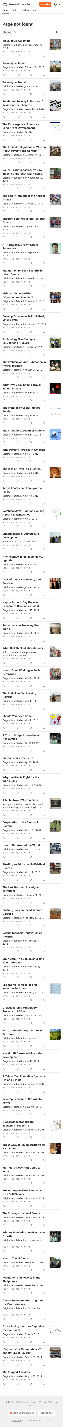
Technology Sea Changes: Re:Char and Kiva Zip (19, 341)
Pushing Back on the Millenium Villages (22, 912)
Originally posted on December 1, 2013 (23, 154)
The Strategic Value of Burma (21, 1213)
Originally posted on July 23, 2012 (20, 472)
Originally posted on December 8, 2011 (23, 1198)
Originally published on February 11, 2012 (21, 942)
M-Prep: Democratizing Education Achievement (17, 295)
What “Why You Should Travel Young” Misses (21, 386)
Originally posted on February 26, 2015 (23, 67)
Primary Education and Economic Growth (23, 1234)
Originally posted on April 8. (17, 131)
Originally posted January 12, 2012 (20, 1061)
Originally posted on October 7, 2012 (22, 346)
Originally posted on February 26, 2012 (23, 894)
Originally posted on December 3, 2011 (23, 1217)
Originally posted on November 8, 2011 (23, 1262)
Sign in (56, 4)
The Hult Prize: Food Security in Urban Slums (22, 272)
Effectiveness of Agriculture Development (20, 535)
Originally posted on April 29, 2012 (21, 742)
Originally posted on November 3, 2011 (23, 1285)
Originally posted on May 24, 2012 (20, 678)
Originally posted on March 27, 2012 (21, 784)
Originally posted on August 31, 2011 (22, 1356)
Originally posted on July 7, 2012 (19, 518)
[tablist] (10, 32)
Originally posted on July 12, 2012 (20, 495)
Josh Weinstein (23, 51)
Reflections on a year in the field (19, 541)
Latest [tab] (7, 32)
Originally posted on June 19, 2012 (20, 587)
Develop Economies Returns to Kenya (22, 1101)
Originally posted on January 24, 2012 (22, 1015)
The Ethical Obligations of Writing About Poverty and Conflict (24, 149)
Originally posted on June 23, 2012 (20, 564)
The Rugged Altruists (16, 1372)
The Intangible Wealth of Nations (23, 430)
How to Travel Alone (15, 1258)
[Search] (57, 32)
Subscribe (45, 4)
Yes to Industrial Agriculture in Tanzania (22, 1032)
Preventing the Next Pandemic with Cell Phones (22, 1192)
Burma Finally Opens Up (17, 758)
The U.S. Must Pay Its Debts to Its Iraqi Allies (23, 1146)
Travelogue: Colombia (16, 40)
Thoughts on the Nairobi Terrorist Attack (23, 220)
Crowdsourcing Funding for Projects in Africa (20, 1009)
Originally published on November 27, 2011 (22, 1242)
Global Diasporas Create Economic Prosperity (18, 1123)
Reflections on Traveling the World (20, 627)
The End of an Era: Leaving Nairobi (19, 695)
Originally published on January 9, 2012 (23, 1083)
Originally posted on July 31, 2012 (20, 453)
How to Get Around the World (21, 845)
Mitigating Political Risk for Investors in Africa (19, 986)
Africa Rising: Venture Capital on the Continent (23, 1328)
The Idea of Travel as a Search (21, 468)
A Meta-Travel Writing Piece (20, 800)
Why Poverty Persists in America (23, 449)
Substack (16, 1420)
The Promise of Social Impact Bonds (21, 409)
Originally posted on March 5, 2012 (21, 849)
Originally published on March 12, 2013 (23, 278)
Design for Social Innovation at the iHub (22, 934)
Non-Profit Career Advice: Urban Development (23, 1055)
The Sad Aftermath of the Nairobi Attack (23, 197)
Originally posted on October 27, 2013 (22, 203)
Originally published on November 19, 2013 (22, 179)
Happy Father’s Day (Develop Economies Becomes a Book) (20, 604)
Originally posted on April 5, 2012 (20, 762)
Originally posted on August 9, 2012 (21, 434)
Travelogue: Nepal (14, 82)
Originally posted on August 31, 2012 (22, 369)
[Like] (4, 188)
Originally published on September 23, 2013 (22, 254)
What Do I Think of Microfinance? (23, 648)
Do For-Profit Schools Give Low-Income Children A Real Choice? (23, 171)
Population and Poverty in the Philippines (21, 1279)
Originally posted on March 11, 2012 (21, 830)
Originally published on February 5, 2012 (21, 968)
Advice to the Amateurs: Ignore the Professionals (22, 1302)
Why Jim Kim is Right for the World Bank (20, 779)
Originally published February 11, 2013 (23, 301)
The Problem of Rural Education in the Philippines (24, 363)
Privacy (34, 1402)
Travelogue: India (13, 63)
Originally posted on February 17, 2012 (23, 917)
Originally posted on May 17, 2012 (20, 700)
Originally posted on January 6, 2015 (21, 86)
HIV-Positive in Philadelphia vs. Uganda (22, 558)
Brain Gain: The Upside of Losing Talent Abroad (23, 960)
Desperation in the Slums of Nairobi (20, 824)
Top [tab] (15, 32)
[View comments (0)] (19, 55)
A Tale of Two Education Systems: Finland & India (24, 1078)
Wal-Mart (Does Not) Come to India (21, 1169)
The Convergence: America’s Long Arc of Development (20, 126)
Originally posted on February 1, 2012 (22, 992)
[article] (31, 48)
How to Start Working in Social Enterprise (21, 672)
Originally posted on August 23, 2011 (22, 1376)
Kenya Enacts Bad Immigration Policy (22, 490)
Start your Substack (23, 1412)
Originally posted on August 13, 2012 (22, 392)
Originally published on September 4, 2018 (22, 46)
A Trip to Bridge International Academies (21, 737)
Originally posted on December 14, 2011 (24, 1175)
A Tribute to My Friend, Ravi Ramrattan (20, 246)
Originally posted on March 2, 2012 (21, 872)
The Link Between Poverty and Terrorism (21, 889)
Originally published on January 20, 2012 (24, 1038)
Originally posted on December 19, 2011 (24, 1152)
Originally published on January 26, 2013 (24, 323)
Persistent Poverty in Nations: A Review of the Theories (23, 103)
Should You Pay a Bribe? (17, 716)
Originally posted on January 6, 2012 (21, 1106)
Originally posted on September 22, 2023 (21, 228)
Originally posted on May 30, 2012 (20, 632)
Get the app (46, 1412)
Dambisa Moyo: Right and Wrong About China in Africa (23, 512)
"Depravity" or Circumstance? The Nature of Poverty (21, 1351)
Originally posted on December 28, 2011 (24, 1129)
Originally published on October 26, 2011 (21, 1310)
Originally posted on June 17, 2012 (20, 610)
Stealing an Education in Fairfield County (23, 866)
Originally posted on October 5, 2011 (22, 1334)
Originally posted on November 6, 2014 (23, 109)
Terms (42, 1402)
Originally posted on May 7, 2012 (20, 720)
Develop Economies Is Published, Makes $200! (23, 318)
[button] (6, 10)
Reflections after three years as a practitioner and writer (19, 654)
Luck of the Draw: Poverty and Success (21, 581)
